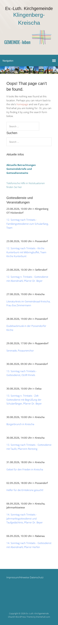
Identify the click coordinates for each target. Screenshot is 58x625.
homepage (22, 104)
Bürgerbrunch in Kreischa (20, 424)
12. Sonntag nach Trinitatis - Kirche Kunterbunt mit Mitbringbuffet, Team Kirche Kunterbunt (26, 252)
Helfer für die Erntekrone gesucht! (24, 490)
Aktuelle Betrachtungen (21, 165)
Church (11, 616)
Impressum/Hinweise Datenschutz (25, 577)
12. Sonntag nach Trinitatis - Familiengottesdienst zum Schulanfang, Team (27, 223)
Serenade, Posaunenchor (20, 350)
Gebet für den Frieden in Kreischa (24, 469)
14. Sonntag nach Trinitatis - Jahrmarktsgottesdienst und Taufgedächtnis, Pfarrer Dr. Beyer (24, 518)
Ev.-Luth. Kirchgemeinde (29, 8)
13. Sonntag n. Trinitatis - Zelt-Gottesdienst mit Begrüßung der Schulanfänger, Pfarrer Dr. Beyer (24, 399)
